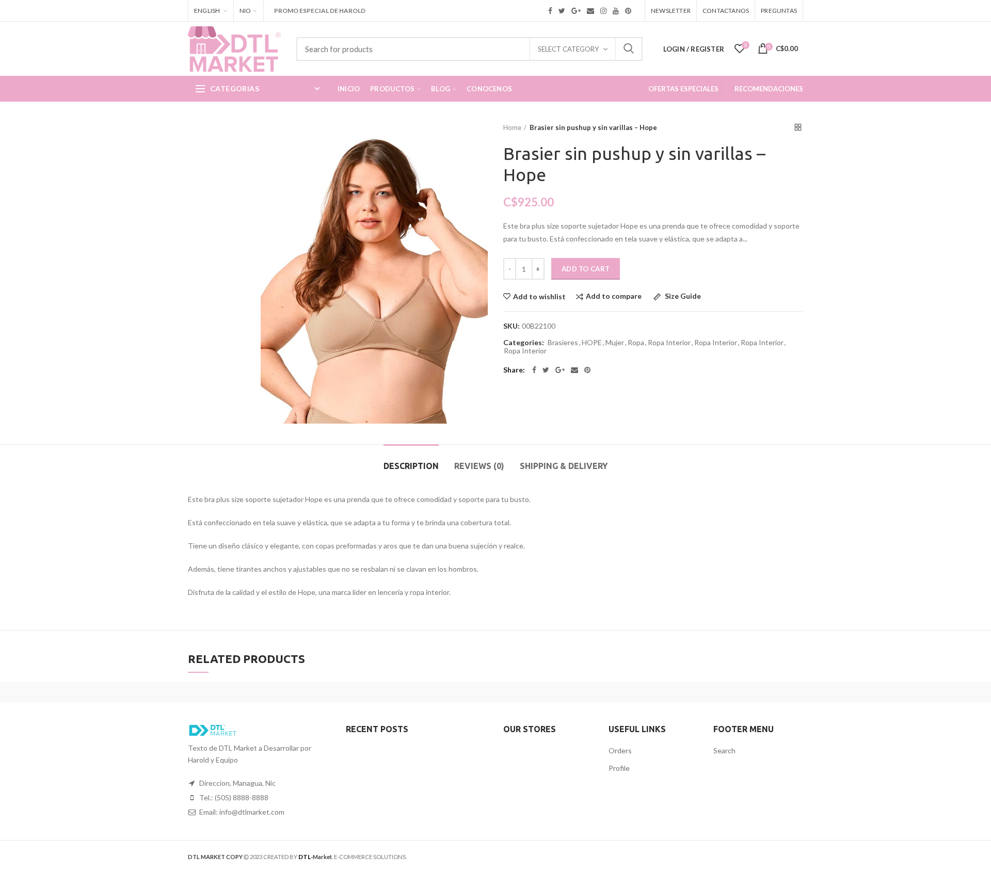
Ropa (636, 342)
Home (512, 127)
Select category (568, 49)
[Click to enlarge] (281, 403)
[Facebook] (534, 370)
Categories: (523, 342)
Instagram (603, 11)
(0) (479, 466)
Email (590, 11)
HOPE (592, 342)
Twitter (561, 11)
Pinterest (628, 11)
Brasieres (563, 342)
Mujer (614, 342)
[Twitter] (545, 370)
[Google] (560, 370)
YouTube (616, 11)
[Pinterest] (587, 370)
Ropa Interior (669, 342)
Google (576, 11)
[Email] (574, 370)
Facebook (550, 11)
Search (629, 49)
